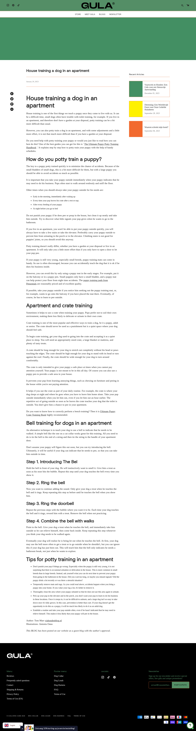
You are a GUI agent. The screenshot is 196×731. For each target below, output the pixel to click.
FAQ (56, 689)
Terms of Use (59, 694)
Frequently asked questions (18, 680)
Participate (180, 685)
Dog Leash (58, 680)
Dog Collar (58, 676)
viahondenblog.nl (53, 620)
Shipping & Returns (15, 689)
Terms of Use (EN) (15, 699)
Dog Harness (59, 685)
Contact (10, 685)
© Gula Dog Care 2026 (16, 716)
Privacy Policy (13, 694)
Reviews (10, 676)
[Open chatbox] (190, 725)
